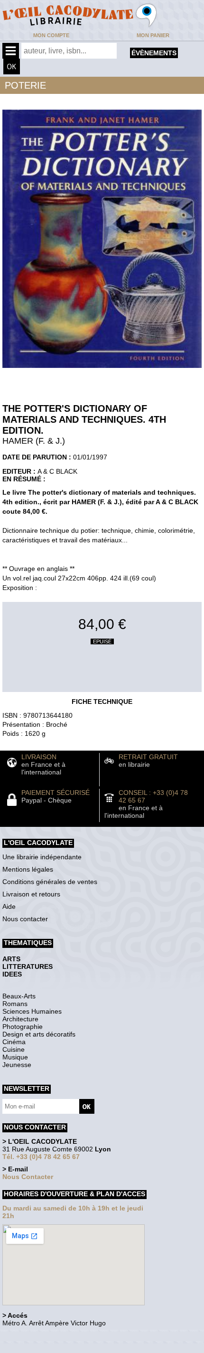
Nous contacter (25, 919)
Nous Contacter (27, 1176)
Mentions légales (27, 869)
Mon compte (51, 35)
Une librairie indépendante (42, 857)
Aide (9, 906)
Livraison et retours (31, 894)
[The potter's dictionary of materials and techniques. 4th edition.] (102, 370)
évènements (153, 53)
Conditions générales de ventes (49, 881)
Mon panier (153, 35)
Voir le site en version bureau (52, 1336)
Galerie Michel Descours (45, 1348)
